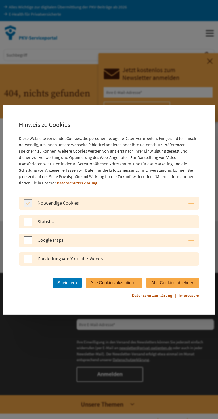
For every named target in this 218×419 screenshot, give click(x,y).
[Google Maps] (28, 242)
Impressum (189, 295)
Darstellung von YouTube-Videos (70, 259)
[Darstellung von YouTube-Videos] (28, 261)
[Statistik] (28, 224)
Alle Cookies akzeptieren (114, 282)
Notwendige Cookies (58, 203)
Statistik (45, 221)
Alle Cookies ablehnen (172, 282)
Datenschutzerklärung (77, 182)
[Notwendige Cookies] (28, 205)
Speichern (67, 282)
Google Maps (50, 240)
